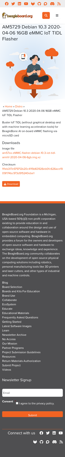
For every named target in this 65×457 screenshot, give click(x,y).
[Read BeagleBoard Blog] (61, 442)
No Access (9, 339)
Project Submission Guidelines (21, 352)
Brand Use (8, 296)
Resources (8, 356)
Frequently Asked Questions (20, 317)
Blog (5, 282)
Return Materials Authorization (21, 361)
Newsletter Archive (14, 335)
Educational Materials (15, 313)
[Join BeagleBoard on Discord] (54, 442)
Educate (7, 309)
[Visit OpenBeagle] (35, 442)
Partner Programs (13, 348)
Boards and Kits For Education (21, 291)
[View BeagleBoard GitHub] (41, 442)
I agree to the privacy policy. (36, 403)
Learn (5, 330)
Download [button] (12, 184)
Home (8, 106)
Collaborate (9, 300)
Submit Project (11, 365)
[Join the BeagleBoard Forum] (47, 442)
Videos (6, 370)
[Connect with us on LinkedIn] (54, 433)
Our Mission (9, 343)
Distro (19, 106)
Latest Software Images (16, 326)
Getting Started (11, 322)
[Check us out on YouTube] (61, 433)
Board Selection (12, 287)
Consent (9, 401)
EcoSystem (9, 304)
